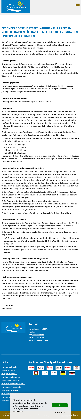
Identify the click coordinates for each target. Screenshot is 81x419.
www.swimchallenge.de (9, 390)
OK (60, 405)
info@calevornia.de (41, 340)
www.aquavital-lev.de (8, 394)
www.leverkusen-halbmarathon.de (13, 384)
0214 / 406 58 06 (38, 335)
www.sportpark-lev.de (8, 367)
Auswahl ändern (60, 412)
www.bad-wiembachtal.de (10, 377)
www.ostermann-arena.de (10, 380)
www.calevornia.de (8, 370)
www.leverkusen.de (8, 400)
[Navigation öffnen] (78, 4)
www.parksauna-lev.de (9, 374)
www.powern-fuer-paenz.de (11, 387)
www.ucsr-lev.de (7, 397)
